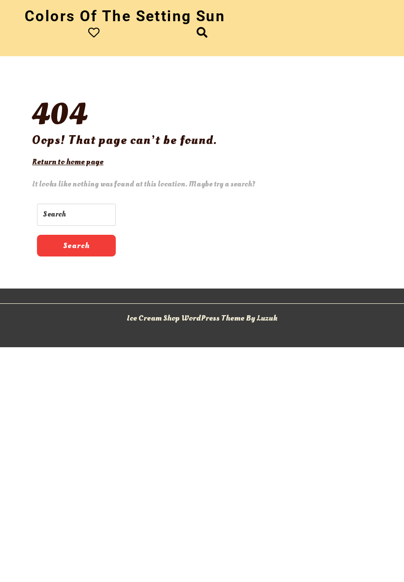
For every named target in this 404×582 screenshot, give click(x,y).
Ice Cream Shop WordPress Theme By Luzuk (202, 318)
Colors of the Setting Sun (125, 16)
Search (76, 245)
